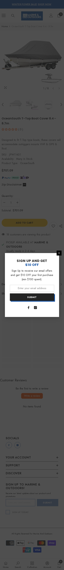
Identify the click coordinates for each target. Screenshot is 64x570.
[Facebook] (28, 307)
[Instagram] (35, 307)
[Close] (59, 253)
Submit (32, 297)
